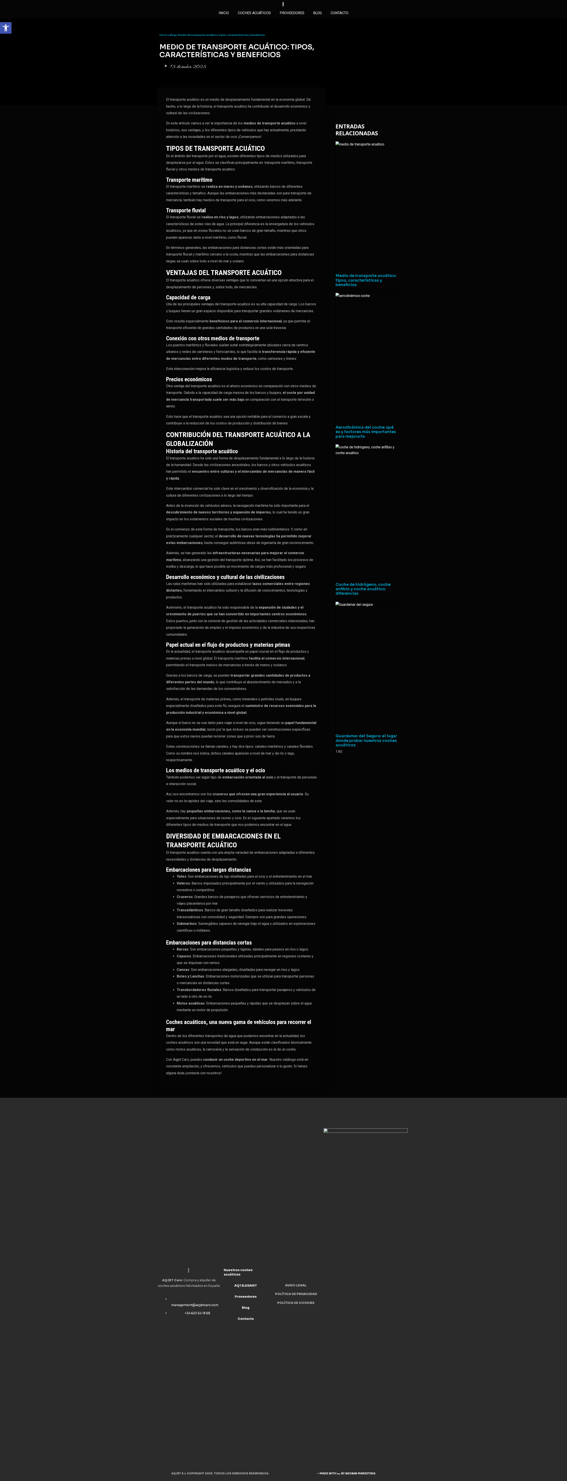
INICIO (224, 13)
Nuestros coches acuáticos (238, 1272)
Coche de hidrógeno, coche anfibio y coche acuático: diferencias (363, 589)
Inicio (163, 35)
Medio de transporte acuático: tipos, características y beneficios (366, 280)
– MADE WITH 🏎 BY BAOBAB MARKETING (346, 1473)
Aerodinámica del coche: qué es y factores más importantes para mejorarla (366, 432)
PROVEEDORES (292, 13)
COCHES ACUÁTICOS (254, 13)
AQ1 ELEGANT (245, 1285)
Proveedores (246, 1297)
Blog (317, 13)
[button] (6, 28)
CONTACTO (339, 13)
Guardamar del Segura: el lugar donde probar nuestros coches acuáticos (366, 740)
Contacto (246, 1319)
